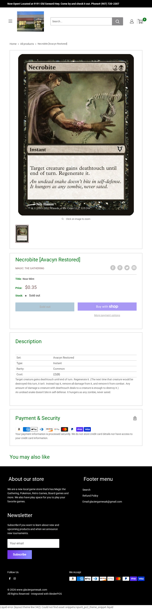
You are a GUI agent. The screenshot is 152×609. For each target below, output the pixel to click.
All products (27, 43)
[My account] (132, 21)
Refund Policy (90, 495)
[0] (140, 21)
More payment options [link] (107, 315)
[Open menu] (10, 21)
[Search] (117, 21)
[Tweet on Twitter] (127, 267)
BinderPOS (55, 593)
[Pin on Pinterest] (120, 267)
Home (13, 43)
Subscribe (19, 554)
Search (86, 489)
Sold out (44, 307)
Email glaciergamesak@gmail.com (102, 501)
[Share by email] (134, 267)
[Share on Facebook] (112, 267)
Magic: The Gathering (29, 268)
